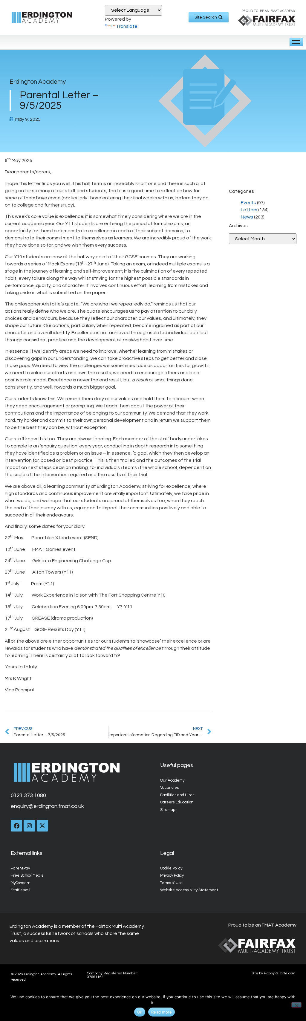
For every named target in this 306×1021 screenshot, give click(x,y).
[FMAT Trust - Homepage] (266, 20)
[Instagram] (29, 825)
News (247, 217)
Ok (140, 1012)
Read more (161, 1012)
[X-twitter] (42, 825)
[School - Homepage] (48, 17)
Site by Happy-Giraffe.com (273, 973)
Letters (249, 209)
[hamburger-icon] (296, 42)
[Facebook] (16, 825)
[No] (296, 1005)
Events (248, 202)
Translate (126, 26)
